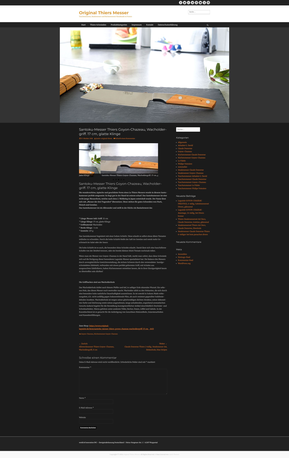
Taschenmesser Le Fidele (189, 185)
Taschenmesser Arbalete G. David (192, 176)
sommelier (182, 167)
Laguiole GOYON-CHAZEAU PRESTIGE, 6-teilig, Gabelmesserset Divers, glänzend (193, 203)
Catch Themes (174, 454)
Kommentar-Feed (185, 260)
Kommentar (85, 367)
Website (82, 417)
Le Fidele (182, 161)
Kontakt (149, 25)
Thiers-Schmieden (98, 25)
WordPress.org (184, 263)
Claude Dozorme (185, 148)
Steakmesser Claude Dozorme (191, 170)
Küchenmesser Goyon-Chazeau (106, 334)
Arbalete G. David (185, 145)
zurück (75, 159)
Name (82, 398)
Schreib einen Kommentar (125, 138)
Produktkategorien (119, 25)
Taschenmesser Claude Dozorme (192, 179)
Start (83, 25)
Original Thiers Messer (104, 12)
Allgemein (182, 142)
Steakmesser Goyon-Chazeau (190, 173)
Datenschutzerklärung (168, 25)
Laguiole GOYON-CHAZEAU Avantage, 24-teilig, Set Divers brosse (191, 213)
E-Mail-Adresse (86, 408)
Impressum (137, 25)
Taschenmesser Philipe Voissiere (192, 188)
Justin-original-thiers (104, 138)
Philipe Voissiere (185, 164)
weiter (162, 159)
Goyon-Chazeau (87, 334)
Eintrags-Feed (184, 257)
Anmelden (182, 254)
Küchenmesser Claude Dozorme (192, 154)
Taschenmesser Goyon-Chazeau (192, 182)
